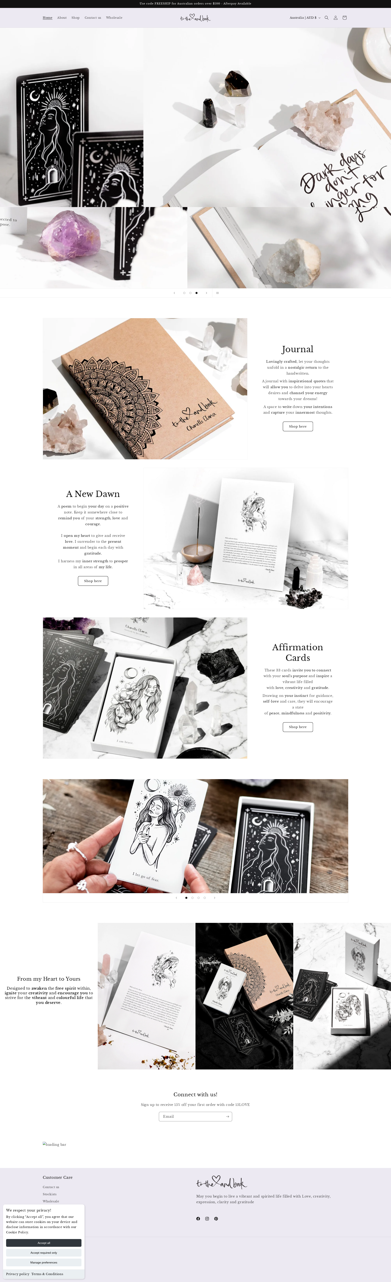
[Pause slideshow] (216, 292)
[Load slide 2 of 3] (190, 293)
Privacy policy (17, 1274)
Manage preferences (43, 1262)
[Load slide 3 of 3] (196, 293)
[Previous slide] (174, 292)
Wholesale (51, 1201)
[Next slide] (206, 292)
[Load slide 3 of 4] (199, 898)
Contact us (51, 1187)
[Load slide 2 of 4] (192, 898)
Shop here (298, 426)
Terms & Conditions (47, 1274)
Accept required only (44, 1252)
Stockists (49, 1194)
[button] (326, 17)
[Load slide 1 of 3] (184, 293)
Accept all (44, 1243)
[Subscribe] (227, 1116)
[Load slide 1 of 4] (186, 898)
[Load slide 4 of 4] (205, 898)
